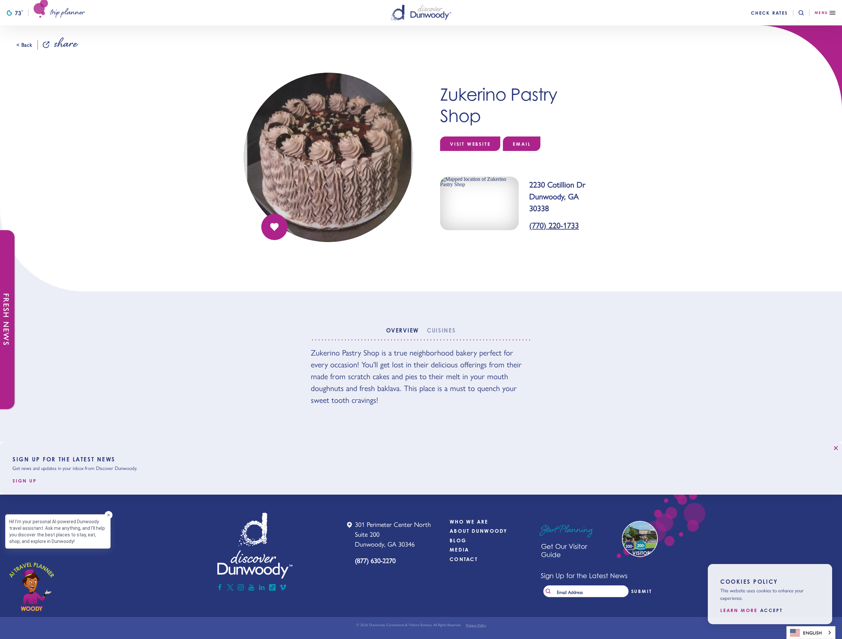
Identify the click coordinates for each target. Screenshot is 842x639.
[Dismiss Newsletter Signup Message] (836, 448)
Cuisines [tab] (441, 330)
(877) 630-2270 (375, 560)
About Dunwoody (479, 531)
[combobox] (810, 632)
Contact (464, 559)
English (812, 632)
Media (459, 550)
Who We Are (469, 522)
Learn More (738, 610)
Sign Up (24, 481)
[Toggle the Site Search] (807, 12)
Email (522, 144)
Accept (771, 610)
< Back (24, 44)
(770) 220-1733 (554, 225)
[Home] (421, 13)
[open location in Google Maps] (479, 203)
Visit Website (470, 144)
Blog (458, 540)
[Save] (274, 227)
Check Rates (769, 13)
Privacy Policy (476, 625)
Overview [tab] (402, 330)
